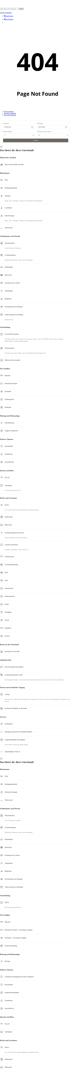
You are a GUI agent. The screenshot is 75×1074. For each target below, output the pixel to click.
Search (21, 9)
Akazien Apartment (10, 113)
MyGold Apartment (10, 115)
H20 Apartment (8, 111)
